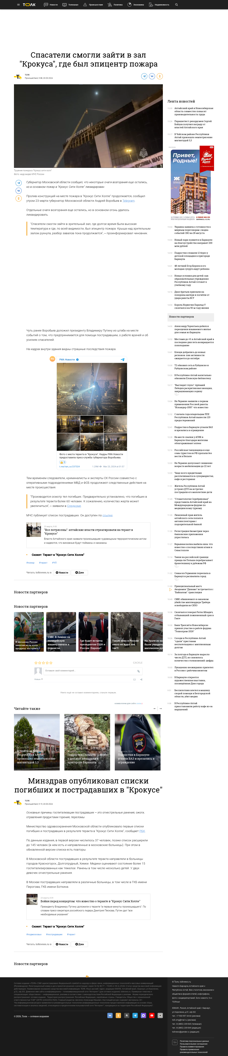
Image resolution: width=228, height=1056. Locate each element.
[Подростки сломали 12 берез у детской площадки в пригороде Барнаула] (87, 742)
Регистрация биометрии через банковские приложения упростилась (191, 534)
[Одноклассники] (159, 76)
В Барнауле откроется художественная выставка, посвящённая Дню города (190, 680)
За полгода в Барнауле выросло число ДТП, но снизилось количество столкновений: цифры (193, 657)
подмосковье (33, 934)
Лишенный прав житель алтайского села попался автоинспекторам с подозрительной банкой (188, 520)
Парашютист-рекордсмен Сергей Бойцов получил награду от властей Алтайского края (193, 124)
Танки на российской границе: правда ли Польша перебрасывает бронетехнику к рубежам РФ (193, 560)
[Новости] (61, 572)
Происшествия (96, 5)
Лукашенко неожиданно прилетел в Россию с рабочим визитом (193, 669)
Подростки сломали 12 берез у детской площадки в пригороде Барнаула (87, 758)
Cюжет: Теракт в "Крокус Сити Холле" (58, 555)
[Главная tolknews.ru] (29, 5)
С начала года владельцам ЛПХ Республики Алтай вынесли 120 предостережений (192, 417)
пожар (30, 562)
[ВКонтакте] (151, 76)
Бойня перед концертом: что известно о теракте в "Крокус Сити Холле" (90, 901)
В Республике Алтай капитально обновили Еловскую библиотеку (192, 377)
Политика (118, 5)
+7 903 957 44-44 (184, 1016)
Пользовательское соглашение (194, 1044)
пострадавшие (54, 934)
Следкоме (74, 506)
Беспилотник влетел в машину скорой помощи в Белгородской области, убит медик (192, 693)
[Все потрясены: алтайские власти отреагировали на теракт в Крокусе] (34, 535)
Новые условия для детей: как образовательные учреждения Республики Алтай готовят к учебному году (191, 280)
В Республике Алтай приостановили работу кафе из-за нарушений (193, 706)
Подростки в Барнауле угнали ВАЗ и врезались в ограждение (136, 758)
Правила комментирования (192, 1047)
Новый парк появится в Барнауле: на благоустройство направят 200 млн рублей (193, 242)
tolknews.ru (185, 982)
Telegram (129, 200)
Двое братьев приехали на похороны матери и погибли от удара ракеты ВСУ (191, 294)
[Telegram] (144, 76)
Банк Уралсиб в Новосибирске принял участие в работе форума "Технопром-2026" (192, 628)
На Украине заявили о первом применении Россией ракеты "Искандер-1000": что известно (191, 404)
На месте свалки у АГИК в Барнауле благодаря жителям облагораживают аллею (191, 440)
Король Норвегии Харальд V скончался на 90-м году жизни (191, 306)
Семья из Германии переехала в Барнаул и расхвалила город (192, 575)
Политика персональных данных (194, 1041)
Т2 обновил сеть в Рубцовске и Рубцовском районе (191, 367)
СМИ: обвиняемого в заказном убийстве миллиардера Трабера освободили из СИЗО (192, 602)
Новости (54, 5)
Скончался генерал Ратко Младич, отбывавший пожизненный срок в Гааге (194, 615)
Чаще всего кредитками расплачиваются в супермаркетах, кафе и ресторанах (194, 476)
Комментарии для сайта (129, 703)
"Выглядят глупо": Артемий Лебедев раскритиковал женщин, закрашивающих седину (193, 388)
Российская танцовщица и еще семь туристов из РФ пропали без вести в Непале (193, 453)
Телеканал (73, 5)
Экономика (138, 5)
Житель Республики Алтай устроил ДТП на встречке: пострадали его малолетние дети (193, 489)
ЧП (54, 562)
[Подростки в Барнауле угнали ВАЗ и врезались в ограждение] (138, 742)
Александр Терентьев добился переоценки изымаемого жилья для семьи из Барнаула (192, 329)
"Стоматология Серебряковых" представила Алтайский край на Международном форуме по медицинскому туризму (193, 503)
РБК (142, 831)
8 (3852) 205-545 (184, 1024)
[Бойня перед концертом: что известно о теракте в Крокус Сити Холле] (32, 906)
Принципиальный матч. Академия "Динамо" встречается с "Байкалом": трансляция (193, 589)
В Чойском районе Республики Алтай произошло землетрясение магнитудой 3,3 (36, 756)
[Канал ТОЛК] (79, 572)
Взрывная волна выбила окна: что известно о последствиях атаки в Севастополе (193, 547)
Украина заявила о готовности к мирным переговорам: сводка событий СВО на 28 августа (192, 229)
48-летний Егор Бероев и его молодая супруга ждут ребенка (191, 267)
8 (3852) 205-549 (184, 1028)
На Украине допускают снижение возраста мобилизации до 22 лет (193, 465)
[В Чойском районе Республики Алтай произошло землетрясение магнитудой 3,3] (37, 742)
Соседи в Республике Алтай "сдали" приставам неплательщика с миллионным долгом (192, 643)
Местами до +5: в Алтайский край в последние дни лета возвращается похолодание (194, 342)
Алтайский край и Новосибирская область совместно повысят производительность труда (193, 111)
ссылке (108, 515)
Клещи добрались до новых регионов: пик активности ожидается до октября (189, 355)
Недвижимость (162, 5)
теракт (43, 562)
